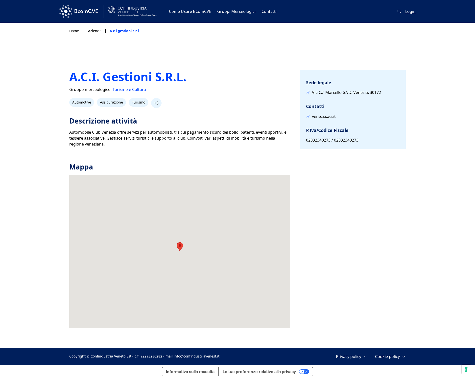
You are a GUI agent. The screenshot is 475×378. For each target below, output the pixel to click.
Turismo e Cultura (129, 89)
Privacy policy (348, 356)
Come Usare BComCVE (190, 11)
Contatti (269, 11)
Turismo (138, 102)
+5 (156, 103)
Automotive (81, 102)
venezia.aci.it (324, 116)
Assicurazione (111, 102)
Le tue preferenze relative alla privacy (259, 371)
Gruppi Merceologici (236, 11)
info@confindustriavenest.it (196, 356)
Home (74, 30)
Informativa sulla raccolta (190, 371)
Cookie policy (387, 356)
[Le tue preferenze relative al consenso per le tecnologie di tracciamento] (466, 369)
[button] (180, 247)
